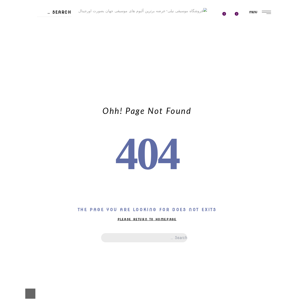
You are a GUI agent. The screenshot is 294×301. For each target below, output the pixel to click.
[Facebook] (28, 3)
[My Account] (216, 12)
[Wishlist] (238, 12)
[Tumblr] (28, 9)
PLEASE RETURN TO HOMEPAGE (147, 219)
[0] (226, 12)
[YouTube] (28, 15)
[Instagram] (28, 22)
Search (38, 12)
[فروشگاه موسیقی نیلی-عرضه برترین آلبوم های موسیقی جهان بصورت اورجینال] (142, 11)
